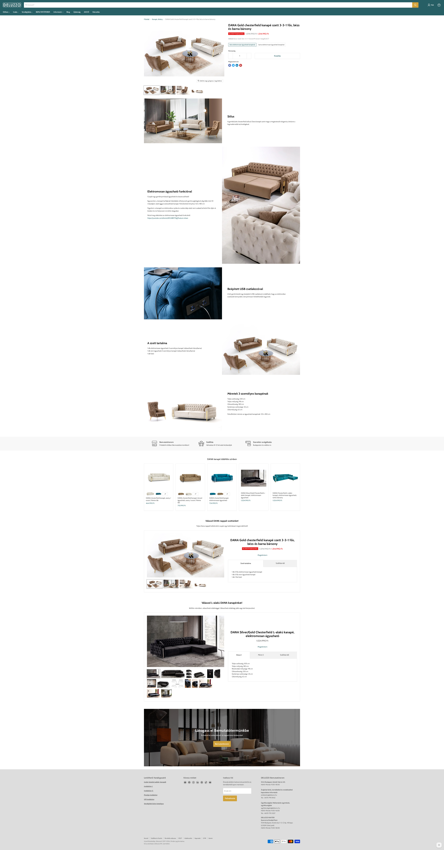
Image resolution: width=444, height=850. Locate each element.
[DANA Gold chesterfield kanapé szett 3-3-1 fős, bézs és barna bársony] (168, 90)
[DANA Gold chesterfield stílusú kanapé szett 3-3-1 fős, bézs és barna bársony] (151, 90)
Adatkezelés (188, 838)
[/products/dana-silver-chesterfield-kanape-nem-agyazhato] (158, 478)
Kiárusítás (96, 12)
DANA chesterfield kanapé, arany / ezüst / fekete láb (158, 499)
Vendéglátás (26, 12)
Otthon (6, 12)
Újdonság (76, 12)
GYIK (204, 838)
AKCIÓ (86, 12)
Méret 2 (261, 655)
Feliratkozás (230, 798)
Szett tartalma (245, 563)
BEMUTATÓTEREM (43, 12)
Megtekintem (262, 555)
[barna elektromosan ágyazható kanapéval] (271, 47)
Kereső (146, 838)
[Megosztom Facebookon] (229, 65)
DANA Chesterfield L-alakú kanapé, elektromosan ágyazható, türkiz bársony (285, 495)
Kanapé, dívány (157, 19)
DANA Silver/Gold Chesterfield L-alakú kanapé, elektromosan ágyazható (253, 495)
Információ (57, 12)
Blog (68, 12)
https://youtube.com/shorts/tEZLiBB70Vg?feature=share (167, 218)
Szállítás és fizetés (156, 838)
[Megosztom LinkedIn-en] (237, 65)
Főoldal (146, 19)
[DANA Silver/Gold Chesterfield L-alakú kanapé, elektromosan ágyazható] (153, 673)
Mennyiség (231, 51)
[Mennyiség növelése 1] (249, 56)
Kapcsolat (197, 838)
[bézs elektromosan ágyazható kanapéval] (242, 47)
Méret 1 (239, 655)
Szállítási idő (280, 563)
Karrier (211, 838)
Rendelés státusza (170, 838)
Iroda (15, 12)
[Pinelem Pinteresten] (240, 65)
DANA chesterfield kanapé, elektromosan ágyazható (219, 499)
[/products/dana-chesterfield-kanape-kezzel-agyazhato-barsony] (190, 478)
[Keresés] (415, 5)
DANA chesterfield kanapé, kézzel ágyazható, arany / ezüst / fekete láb (190, 500)
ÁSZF (180, 838)
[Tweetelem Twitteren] (233, 65)
